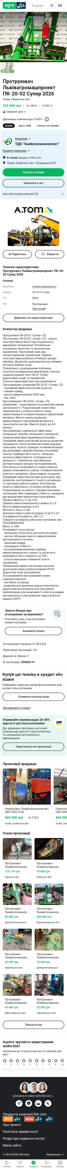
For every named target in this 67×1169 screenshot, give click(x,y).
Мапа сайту (12, 1145)
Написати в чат (33, 183)
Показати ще (33, 1024)
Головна (7, 1166)
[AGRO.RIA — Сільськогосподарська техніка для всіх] (16, 5)
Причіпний (39, 308)
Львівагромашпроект (44, 286)
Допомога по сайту (33, 1095)
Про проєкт (12, 1125)
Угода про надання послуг (24, 1138)
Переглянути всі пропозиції (33, 746)
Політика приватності (20, 1132)
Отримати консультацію (33, 696)
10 (62, 1064)
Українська (54, 1154)
